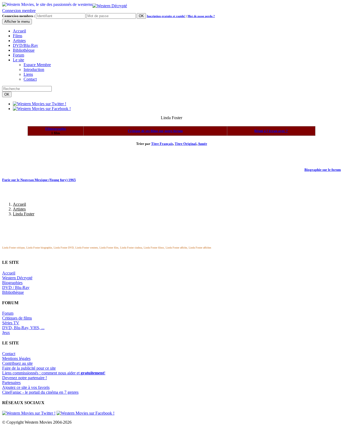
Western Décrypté (17, 278)
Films (17, 35)
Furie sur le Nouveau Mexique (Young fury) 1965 (39, 180)
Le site (18, 60)
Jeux (6, 332)
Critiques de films (17, 318)
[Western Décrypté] (109, 4)
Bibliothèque (24, 50)
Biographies (12, 282)
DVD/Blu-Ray (25, 45)
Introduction (34, 69)
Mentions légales (16, 358)
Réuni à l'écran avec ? (271, 131)
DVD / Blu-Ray (15, 287)
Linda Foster (23, 214)
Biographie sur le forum (322, 170)
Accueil (19, 31)
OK (141, 16)
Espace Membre (37, 64)
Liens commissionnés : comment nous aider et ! (53, 373)
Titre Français (162, 144)
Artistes (19, 40)
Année (202, 144)
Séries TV (10, 323)
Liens (28, 74)
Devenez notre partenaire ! (24, 377)
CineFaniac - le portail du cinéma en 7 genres (40, 392)
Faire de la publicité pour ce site (29, 368)
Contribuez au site (17, 363)
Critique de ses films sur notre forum (155, 131)
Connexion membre (19, 10)
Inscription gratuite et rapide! (166, 16)
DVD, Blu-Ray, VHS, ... (23, 327)
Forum (18, 55)
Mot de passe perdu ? (201, 16)
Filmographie (55, 129)
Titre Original (185, 144)
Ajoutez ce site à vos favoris (26, 387)
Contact (30, 79)
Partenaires (11, 382)
